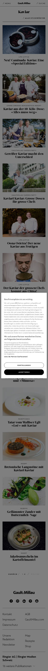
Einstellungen (24, 365)
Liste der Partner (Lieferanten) (16, 357)
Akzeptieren (24, 372)
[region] (24, 335)
